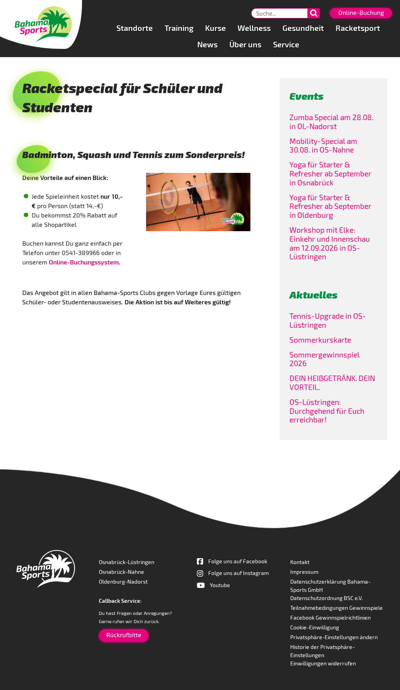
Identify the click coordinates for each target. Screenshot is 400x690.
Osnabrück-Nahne (121, 571)
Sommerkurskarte (320, 339)
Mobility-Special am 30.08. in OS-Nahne (323, 146)
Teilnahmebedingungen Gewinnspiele (336, 607)
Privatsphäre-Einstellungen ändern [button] (334, 637)
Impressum (304, 571)
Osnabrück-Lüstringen (126, 562)
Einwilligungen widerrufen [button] (323, 663)
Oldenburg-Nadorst (123, 581)
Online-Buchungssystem (84, 262)
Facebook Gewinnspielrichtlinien (330, 617)
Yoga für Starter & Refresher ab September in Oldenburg (330, 206)
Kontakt (299, 562)
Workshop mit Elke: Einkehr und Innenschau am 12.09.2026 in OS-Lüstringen (329, 243)
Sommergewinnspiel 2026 (324, 359)
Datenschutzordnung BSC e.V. (326, 598)
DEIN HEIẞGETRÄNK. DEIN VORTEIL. (332, 383)
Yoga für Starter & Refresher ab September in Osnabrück (330, 173)
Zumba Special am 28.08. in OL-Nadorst (331, 122)
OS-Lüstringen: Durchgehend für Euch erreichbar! (326, 410)
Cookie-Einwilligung (314, 627)
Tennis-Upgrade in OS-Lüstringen (327, 320)
